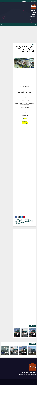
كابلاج (33, 349)
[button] (3, 24)
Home (33, 380)
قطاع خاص (33, 44)
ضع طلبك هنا (24, 121)
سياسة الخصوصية (23, 380)
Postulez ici (24, 118)
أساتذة (7, 349)
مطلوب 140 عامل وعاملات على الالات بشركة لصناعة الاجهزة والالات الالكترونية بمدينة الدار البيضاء (20, 221)
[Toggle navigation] (2, 24)
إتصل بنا (30, 380)
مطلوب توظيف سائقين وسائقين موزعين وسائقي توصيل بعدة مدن (29, 220)
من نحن (27, 380)
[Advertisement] (24, 36)
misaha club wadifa (33, 12)
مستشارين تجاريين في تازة (14, 352)
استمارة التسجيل (32, 382)
